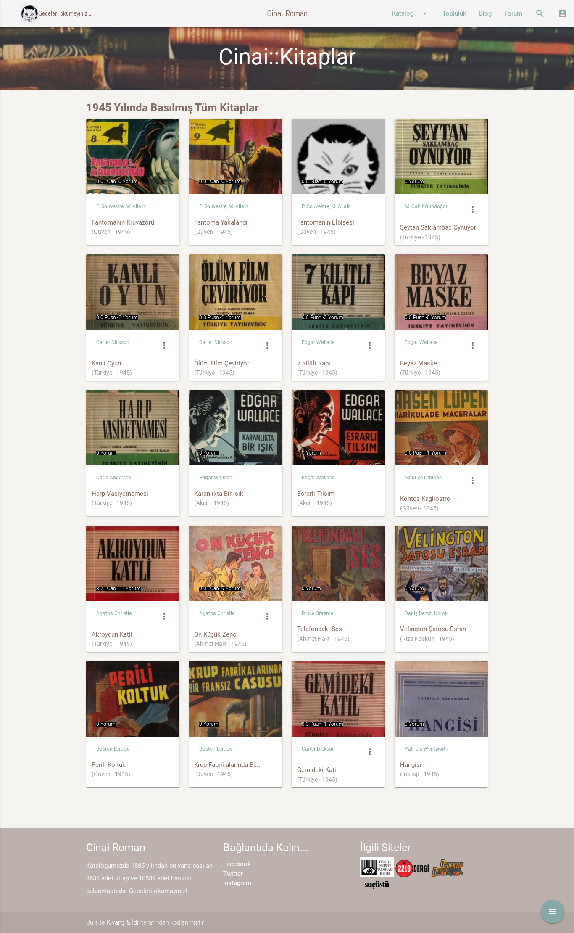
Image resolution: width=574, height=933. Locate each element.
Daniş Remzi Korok (426, 613)
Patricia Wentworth (426, 749)
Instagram (237, 883)
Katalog (411, 13)
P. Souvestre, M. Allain (120, 206)
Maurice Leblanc (423, 478)
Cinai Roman (287, 13)
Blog (485, 13)
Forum (513, 13)
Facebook (237, 864)
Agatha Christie (114, 613)
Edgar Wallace (318, 342)
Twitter (233, 873)
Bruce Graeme (317, 613)
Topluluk (454, 13)
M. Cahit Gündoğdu (427, 206)
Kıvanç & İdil (123, 922)
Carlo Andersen (113, 478)
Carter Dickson (112, 342)
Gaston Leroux (112, 749)
